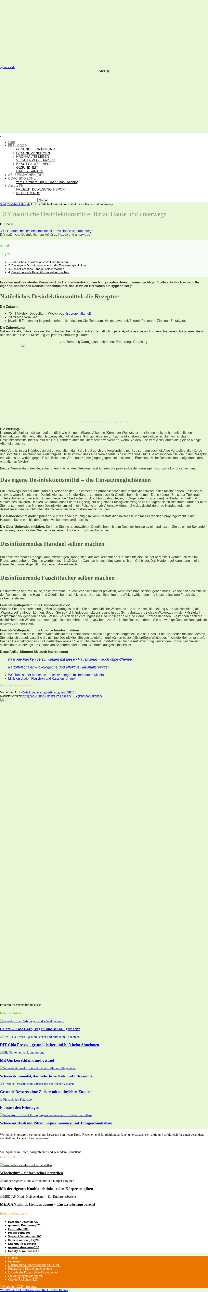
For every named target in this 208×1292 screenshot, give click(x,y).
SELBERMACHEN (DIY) (26, 175)
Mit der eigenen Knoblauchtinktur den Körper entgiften (46, 1189)
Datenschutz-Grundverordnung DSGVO (34, 1265)
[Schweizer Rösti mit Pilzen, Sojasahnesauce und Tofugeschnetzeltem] (46, 1115)
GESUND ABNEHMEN (33, 153)
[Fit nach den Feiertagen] (16, 1099)
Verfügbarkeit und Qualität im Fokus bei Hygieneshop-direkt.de (62, 696)
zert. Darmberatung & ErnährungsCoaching (47, 182)
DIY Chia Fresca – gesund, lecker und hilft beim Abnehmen (49, 1045)
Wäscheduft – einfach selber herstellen (31, 1173)
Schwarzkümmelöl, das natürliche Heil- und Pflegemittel (46, 1076)
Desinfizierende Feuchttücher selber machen (40, 272)
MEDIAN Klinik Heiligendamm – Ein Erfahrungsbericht (47, 1204)
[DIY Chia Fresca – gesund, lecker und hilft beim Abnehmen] (40, 1037)
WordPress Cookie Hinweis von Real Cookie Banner (34, 1290)
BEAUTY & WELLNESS (34, 164)
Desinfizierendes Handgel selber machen (37, 268)
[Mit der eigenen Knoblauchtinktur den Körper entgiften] (37, 1180)
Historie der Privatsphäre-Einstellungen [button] (33, 1272)
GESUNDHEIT (27, 167)
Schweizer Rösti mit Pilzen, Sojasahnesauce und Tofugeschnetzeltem (56, 1123)
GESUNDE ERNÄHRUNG (35, 149)
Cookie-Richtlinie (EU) (23, 1279)
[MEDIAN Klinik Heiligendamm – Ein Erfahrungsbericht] (38, 1196)
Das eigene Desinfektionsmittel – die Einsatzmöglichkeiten (48, 265)
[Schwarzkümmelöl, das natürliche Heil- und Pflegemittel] (38, 1068)
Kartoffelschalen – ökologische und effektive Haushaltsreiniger (58, 667)
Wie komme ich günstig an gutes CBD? (48, 692)
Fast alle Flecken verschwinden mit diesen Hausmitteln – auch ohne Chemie (70, 659)
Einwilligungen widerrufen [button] (25, 1276)
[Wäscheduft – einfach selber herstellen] (26, 1165)
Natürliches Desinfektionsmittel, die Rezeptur (40, 262)
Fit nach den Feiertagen (19, 1107)
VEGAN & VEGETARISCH (35, 160)
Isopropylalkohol (78, 313)
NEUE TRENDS (28, 193)
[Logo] (0, 135)
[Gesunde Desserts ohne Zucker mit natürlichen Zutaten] (37, 1084)
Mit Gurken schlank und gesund (27, 1060)
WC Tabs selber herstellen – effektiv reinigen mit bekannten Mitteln (56, 675)
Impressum (15, 1261)
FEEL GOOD (17, 145)
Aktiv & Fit (15, 185)
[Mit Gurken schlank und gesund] (22, 1052)
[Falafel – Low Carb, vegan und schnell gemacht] (32, 1021)
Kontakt (13, 1257)
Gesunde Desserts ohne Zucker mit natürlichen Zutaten (46, 1092)
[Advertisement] (104, 103)
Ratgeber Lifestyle (18, 204)
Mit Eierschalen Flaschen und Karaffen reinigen (42, 678)
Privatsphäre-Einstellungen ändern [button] (30, 1268)
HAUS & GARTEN (29, 171)
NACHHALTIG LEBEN (32, 156)
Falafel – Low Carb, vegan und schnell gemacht (40, 1029)
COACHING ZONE (22, 178)
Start (11, 142)
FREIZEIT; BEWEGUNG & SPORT (41, 189)
